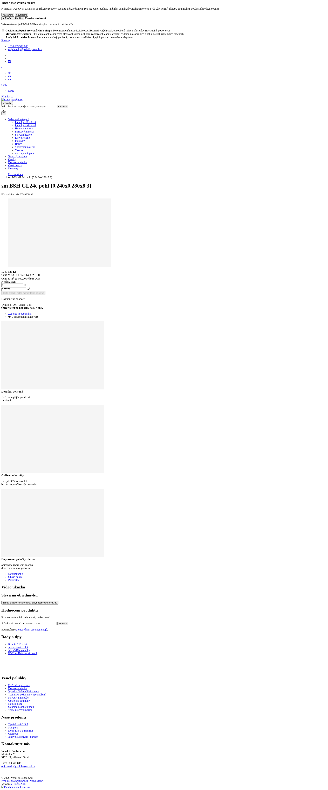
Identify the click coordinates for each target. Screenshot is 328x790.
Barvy (18, 143)
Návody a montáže (18, 697)
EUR (11, 90)
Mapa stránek (37, 780)
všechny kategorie (25, 153)
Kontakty (13, 168)
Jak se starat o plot (18, 647)
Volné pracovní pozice (20, 709)
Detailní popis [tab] (15, 573)
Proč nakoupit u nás (19, 685)
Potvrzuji (6, 40)
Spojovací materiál (25, 146)
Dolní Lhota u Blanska (20, 730)
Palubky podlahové (25, 125)
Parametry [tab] (13, 580)
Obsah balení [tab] (15, 576)
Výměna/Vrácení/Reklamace (23, 691)
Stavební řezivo (23, 134)
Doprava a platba (17, 162)
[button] (2, 67)
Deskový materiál (24, 131)
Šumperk (13, 727)
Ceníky (12, 159)
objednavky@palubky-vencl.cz (18, 766)
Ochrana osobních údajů (21, 706)
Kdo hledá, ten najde (12, 106)
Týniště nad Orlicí (18, 724)
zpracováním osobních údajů (31, 629)
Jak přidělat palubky (19, 650)
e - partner (32, 736)
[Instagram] (9, 61)
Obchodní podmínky (19, 700)
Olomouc (13, 733)
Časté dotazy (15, 165)
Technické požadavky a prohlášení (26, 694)
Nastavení (8, 15)
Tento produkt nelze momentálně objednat (23, 293)
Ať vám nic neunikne (13, 623)
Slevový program (17, 156)
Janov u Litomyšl (17, 736)
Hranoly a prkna (24, 128)
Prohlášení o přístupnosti (14, 780)
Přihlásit (63, 623)
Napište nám (15, 703)
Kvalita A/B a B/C (18, 644)
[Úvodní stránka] (12, 99)
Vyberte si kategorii (18, 119)
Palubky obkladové (25, 122)
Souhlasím (21, 15)
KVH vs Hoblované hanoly (23, 653)
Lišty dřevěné (22, 137)
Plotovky (20, 140)
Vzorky (19, 150)
